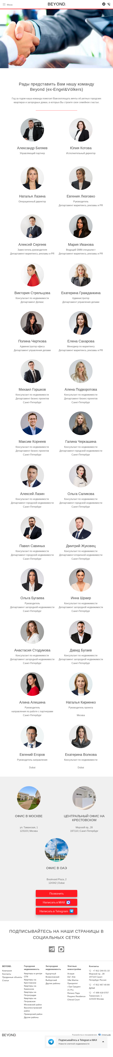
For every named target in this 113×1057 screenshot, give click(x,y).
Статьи (5, 980)
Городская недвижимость (31, 967)
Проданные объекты (12, 977)
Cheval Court (73, 999)
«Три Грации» (74, 986)
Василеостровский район (33, 1009)
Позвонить (56, 893)
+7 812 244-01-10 (101, 970)
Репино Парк (73, 993)
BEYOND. (6, 966)
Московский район (33, 1004)
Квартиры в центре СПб (33, 975)
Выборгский (51, 980)
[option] (56, 38)
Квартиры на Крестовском (30, 981)
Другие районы (31, 1017)
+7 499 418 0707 (101, 992)
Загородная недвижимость (53, 967)
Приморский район (33, 1014)
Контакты (6, 974)
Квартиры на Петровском (30, 1000)
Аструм (70, 973)
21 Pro (70, 990)
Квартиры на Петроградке (30, 993)
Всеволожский (52, 977)
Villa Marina (72, 980)
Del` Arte (71, 977)
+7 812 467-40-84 (101, 985)
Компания (7, 970)
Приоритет (72, 983)
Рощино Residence (76, 996)
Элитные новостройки (74, 967)
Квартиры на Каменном (30, 987)
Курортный (51, 973)
